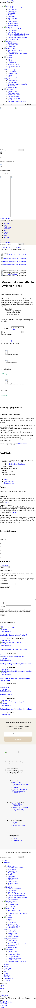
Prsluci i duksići (12, 11)
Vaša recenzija (5, 587)
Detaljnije (3, 1002)
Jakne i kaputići (12, 9)
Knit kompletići (12, 30)
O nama (14, 837)
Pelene (10, 55)
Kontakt (14, 838)
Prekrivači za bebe (13, 96)
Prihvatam (9, 1002)
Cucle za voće (12, 71)
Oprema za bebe (17, 786)
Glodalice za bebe (13, 64)
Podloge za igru (12, 91)
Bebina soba (16, 793)
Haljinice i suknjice (13, 23)
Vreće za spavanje (13, 93)
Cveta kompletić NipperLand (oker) (14, 649)
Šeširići (10, 61)
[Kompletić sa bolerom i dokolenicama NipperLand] (16, 671)
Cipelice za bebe (13, 45)
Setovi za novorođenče (15, 29)
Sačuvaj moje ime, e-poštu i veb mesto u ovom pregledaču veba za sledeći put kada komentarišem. (15, 610)
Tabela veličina (17, 804)
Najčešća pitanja (17, 840)
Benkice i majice (13, 25)
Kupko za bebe (12, 80)
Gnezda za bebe (12, 100)
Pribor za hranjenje (13, 77)
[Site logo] (7, 148)
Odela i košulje (12, 21)
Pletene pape (11, 46)
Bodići (10, 15)
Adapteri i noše (12, 87)
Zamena (14, 822)
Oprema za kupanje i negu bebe (17, 84)
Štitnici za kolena (13, 68)
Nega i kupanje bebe (18, 791)
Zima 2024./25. (16, 248)
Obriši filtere (4, 565)
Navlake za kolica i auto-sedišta (17, 53)
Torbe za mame (12, 52)
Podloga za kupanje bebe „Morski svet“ (15, 664)
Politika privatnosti (18, 811)
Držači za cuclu (12, 73)
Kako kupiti (16, 806)
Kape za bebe (12, 62)
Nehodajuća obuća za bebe (20, 784)
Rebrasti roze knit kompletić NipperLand (16, 709)
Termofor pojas (6, 695)
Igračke (10, 59)
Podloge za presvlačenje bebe (17, 101)
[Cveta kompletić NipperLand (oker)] (11, 642)
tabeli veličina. (22, 444)
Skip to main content (17, 1)
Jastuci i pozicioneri (14, 95)
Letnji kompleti (12, 32)
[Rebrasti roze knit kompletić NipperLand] (13, 702)
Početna (3, 248)
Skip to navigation (5, 1)
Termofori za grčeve (14, 66)
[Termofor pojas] (5, 687)
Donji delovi (11, 16)
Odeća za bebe (16, 782)
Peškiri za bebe (12, 82)
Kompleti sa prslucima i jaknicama (18, 37)
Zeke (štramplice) (13, 18)
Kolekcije (9, 248)
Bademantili (11, 86)
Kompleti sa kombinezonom (16, 36)
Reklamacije (16, 824)
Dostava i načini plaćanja (20, 807)
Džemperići (11, 13)
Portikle (10, 75)
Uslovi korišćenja (17, 809)
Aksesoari (15, 787)
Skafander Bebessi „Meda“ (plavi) (13, 635)
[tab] (6, 479)
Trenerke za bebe (13, 39)
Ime (1, 603)
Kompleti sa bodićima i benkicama (18, 34)
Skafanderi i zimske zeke (15, 8)
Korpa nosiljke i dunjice (15, 50)
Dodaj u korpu (7, 334)
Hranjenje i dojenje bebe (19, 789)
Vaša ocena (3, 584)
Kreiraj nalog (4, 995)
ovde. (7, 502)
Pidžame (10, 20)
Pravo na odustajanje (18, 825)
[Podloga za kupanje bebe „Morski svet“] (12, 656)
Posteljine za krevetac (14, 98)
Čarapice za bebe (13, 43)
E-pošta (3, 606)
